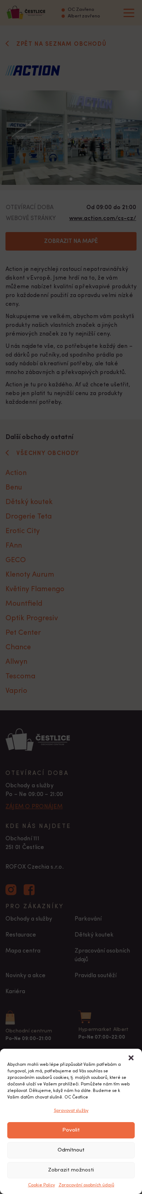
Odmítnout (71, 1150)
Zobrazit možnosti (71, 1170)
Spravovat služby (71, 1111)
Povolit (71, 1130)
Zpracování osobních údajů (86, 1185)
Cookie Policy (41, 1185)
